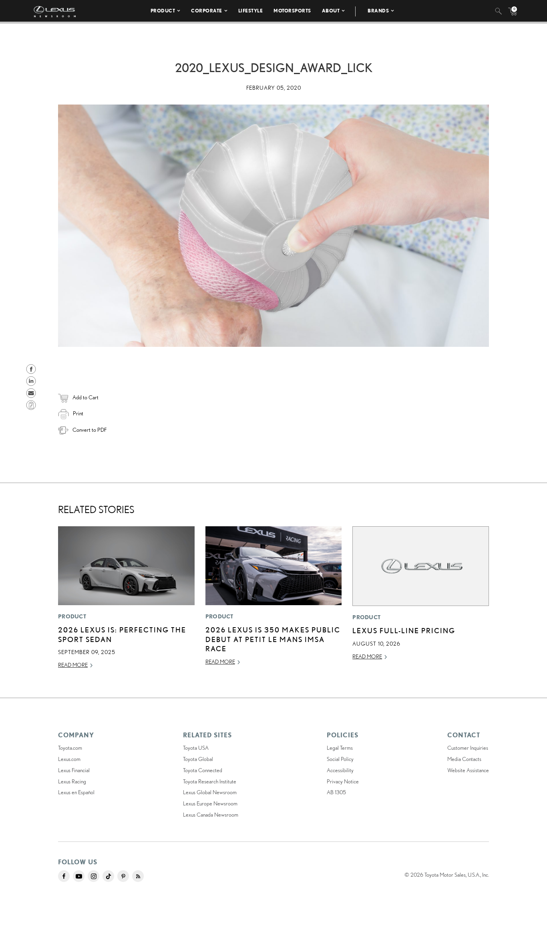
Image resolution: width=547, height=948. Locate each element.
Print (78, 413)
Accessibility (340, 770)
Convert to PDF (89, 430)
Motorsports (292, 10)
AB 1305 (336, 792)
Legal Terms (340, 748)
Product (163, 10)
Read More (73, 665)
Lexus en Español (76, 792)
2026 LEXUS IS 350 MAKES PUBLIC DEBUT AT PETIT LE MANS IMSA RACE (272, 639)
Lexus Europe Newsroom (210, 803)
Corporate (206, 10)
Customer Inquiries (467, 748)
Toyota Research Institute (209, 781)
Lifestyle (250, 10)
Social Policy (340, 759)
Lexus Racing (72, 781)
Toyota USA (196, 748)
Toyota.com (70, 748)
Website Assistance (468, 770)
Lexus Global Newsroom (210, 792)
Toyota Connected (202, 770)
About (331, 10)
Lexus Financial (74, 770)
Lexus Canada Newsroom (210, 814)
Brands (378, 10)
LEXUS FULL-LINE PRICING (403, 630)
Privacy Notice (343, 781)
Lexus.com (69, 759)
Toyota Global (198, 759)
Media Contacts (464, 759)
